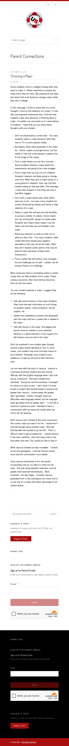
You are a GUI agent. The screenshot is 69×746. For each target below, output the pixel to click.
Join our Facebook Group (55, 4)
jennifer (15, 81)
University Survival (28, 742)
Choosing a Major (21, 76)
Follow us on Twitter (48, 4)
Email (14, 584)
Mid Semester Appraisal (22, 513)
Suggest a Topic (21, 539)
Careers (53, 513)
